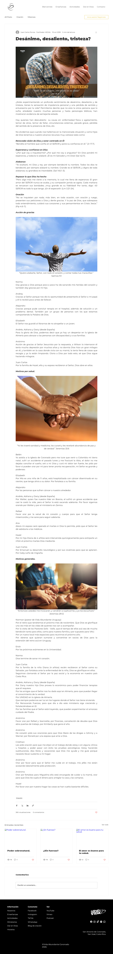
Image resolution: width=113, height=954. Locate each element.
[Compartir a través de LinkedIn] (27, 805)
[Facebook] (91, 921)
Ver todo (105, 825)
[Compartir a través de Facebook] (17, 805)
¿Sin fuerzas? (50, 851)
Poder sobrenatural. (18, 851)
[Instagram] (94, 921)
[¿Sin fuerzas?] (57, 838)
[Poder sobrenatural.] (21, 838)
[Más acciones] (96, 32)
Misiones (31, 17)
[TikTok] (97, 921)
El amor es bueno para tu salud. (91, 852)
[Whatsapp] (104, 921)
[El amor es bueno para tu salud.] (92, 838)
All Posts (8, 17)
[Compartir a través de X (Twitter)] (22, 805)
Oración (19, 17)
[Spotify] (101, 921)
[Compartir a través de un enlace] (33, 805)
